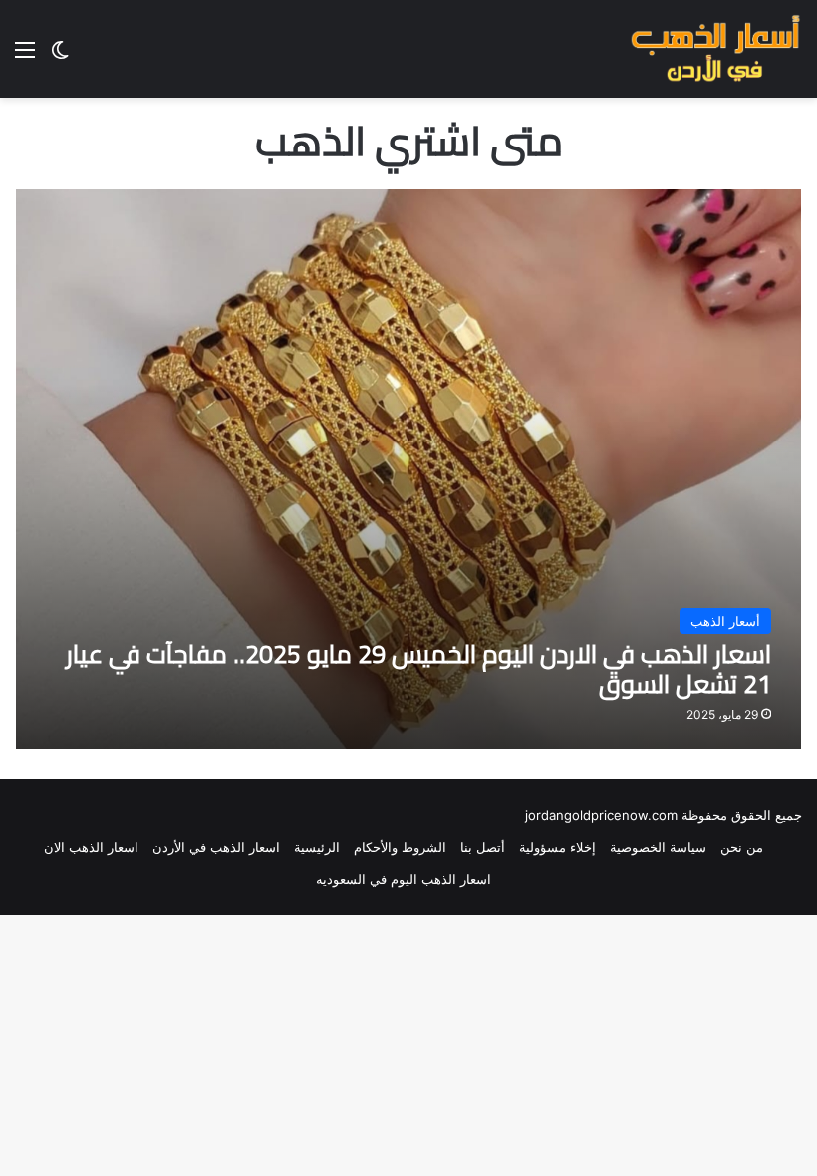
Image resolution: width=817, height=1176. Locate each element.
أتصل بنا (482, 847)
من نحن (741, 847)
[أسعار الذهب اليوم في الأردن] (716, 49)
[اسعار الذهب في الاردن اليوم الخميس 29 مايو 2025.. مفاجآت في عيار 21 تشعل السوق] (409, 468)
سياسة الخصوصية (658, 847)
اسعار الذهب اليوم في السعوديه (403, 879)
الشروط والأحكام (400, 847)
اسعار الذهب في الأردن (216, 847)
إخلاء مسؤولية (557, 847)
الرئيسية (317, 847)
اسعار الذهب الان (91, 847)
